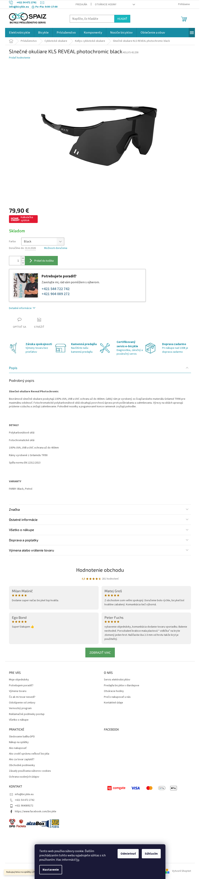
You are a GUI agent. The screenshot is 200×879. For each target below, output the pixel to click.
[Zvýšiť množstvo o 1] (23, 258)
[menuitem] (19, 32)
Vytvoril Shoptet (181, 871)
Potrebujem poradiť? (21, 685)
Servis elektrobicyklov (117, 680)
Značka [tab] (14, 509)
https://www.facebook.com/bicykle (35, 811)
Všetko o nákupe (19, 720)
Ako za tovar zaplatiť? (21, 759)
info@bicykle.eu (24, 794)
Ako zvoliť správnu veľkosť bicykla (29, 754)
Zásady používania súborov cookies (30, 771)
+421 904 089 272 (56, 294)
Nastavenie (51, 869)
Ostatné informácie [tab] (23, 519)
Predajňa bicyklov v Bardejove (121, 685)
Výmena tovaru (17, 691)
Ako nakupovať (18, 748)
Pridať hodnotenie (19, 58)
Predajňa (81, 4)
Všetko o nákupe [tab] (21, 530)
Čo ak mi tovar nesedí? (22, 697)
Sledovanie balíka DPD (22, 737)
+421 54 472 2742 (24, 800)
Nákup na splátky (19, 742)
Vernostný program (20, 708)
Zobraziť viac (100, 652)
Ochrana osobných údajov (24, 777)
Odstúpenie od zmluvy (22, 703)
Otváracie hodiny (105, 4)
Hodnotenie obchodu (100, 570)
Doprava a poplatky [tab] (23, 540)
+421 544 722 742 (56, 289)
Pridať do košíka (44, 260)
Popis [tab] (13, 368)
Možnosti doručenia (55, 248)
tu (77, 860)
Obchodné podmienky (22, 765)
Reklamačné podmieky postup (27, 714)
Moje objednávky (19, 680)
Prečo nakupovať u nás (117, 697)
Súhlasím (151, 853)
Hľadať (122, 18)
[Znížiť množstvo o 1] (23, 263)
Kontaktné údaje (113, 703)
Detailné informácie (20, 308)
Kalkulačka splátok (27, 218)
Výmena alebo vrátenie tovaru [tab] (31, 550)
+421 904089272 (24, 806)
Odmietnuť (128, 853)
